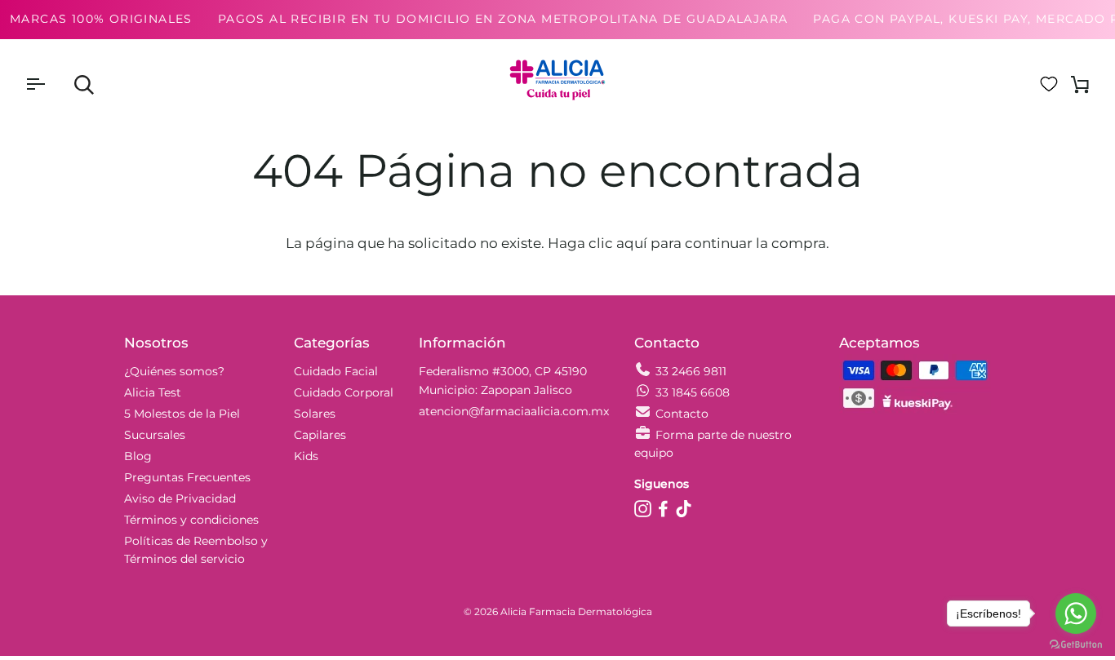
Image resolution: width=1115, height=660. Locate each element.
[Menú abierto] (49, 84)
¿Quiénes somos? (174, 371)
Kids (306, 456)
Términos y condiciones (191, 519)
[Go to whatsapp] (1075, 613)
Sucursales (154, 434)
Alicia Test (152, 392)
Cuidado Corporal (343, 392)
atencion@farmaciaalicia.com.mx (514, 411)
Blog (138, 456)
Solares (314, 413)
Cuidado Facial (336, 371)
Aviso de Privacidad (180, 498)
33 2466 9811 (690, 371)
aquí (631, 243)
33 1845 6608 (692, 392)
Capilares (320, 434)
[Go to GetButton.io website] (1076, 644)
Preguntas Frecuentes (187, 477)
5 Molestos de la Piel (182, 413)
